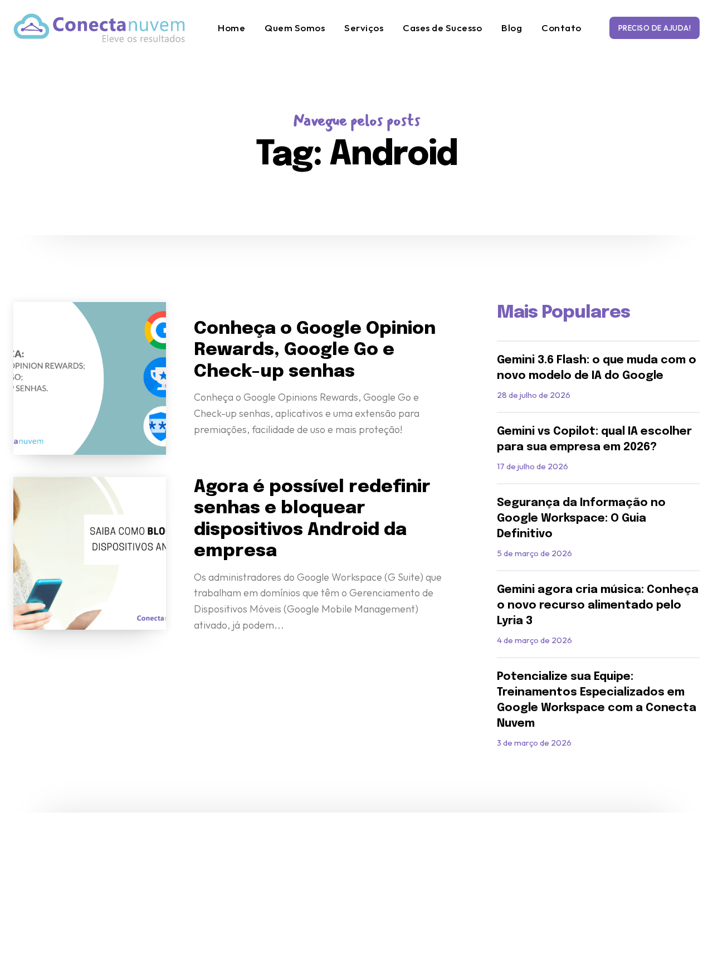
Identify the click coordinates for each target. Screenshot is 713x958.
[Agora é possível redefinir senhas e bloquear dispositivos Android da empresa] (89, 553)
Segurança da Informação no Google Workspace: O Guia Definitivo (581, 518)
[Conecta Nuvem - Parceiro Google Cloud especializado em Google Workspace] (99, 27)
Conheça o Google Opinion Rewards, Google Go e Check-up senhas (315, 350)
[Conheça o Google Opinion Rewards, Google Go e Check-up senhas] (89, 378)
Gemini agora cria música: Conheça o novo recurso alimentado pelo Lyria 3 (598, 605)
